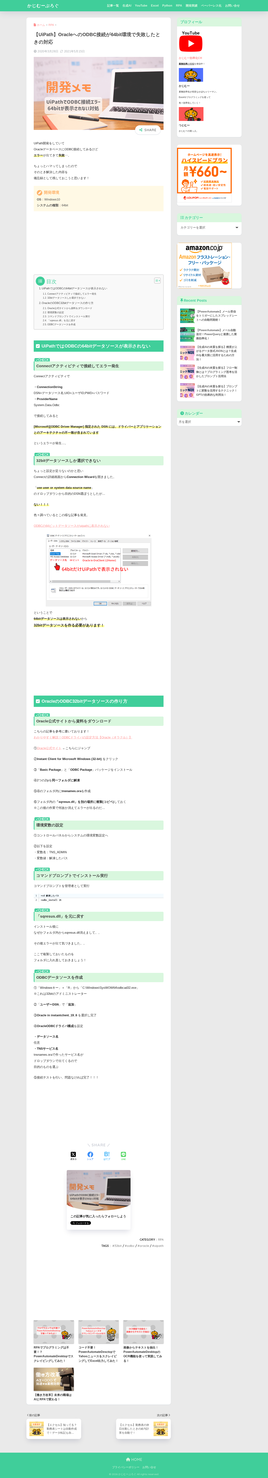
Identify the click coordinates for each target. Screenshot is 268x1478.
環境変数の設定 (55, 312)
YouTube (141, 5)
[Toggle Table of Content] (156, 280)
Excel (155, 5)
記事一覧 (113, 5)
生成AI (127, 5)
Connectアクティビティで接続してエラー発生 (71, 293)
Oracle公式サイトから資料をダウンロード (69, 308)
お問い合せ (232, 5)
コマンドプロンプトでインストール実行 (68, 316)
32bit (118, 1246)
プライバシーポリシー (125, 1467)
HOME (136, 1459)
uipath (159, 1246)
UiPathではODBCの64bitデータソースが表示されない (74, 288)
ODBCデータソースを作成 (61, 324)
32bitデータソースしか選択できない (66, 297)
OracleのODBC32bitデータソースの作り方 (68, 303)
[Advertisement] (99, 241)
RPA (179, 5)
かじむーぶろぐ (43, 5)
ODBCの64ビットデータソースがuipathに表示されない (72, 526)
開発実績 (191, 5)
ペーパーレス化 (211, 5)
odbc (131, 1246)
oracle (144, 1246)
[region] (99, 898)
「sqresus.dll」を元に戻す (61, 320)
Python (167, 5)
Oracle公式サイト (49, 748)
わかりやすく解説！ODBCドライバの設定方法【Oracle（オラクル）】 (83, 737)
